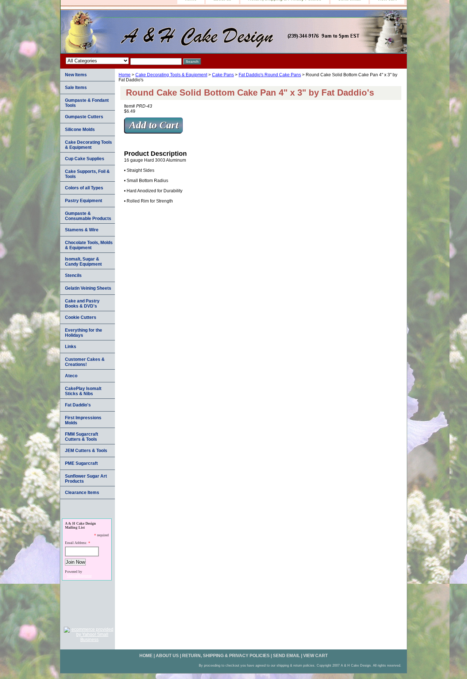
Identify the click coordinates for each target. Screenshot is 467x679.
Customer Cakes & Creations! (85, 362)
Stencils (73, 275)
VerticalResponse (79, 576)
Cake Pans (223, 74)
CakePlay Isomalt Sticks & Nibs (83, 391)
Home (125, 74)
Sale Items (76, 87)
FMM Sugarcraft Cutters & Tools (81, 437)
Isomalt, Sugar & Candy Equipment (83, 261)
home (146, 655)
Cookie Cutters (80, 317)
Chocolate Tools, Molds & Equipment (89, 245)
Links (70, 346)
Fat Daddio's (78, 405)
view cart (315, 655)
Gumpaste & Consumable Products (88, 216)
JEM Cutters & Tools (86, 450)
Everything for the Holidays (83, 333)
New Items (76, 74)
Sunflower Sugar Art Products (86, 479)
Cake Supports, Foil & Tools (87, 174)
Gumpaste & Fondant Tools (87, 103)
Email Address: (76, 543)
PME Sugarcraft (81, 463)
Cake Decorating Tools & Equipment (171, 74)
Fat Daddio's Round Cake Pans (270, 74)
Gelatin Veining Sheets (88, 288)
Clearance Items (82, 492)
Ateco (71, 375)
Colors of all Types (84, 187)
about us (167, 655)
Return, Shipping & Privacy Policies (226, 655)
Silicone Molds (80, 129)
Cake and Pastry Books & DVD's (82, 303)
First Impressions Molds (83, 420)
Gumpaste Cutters (84, 116)
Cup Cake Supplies (84, 158)
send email (286, 655)
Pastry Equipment (83, 200)
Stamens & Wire (82, 229)
